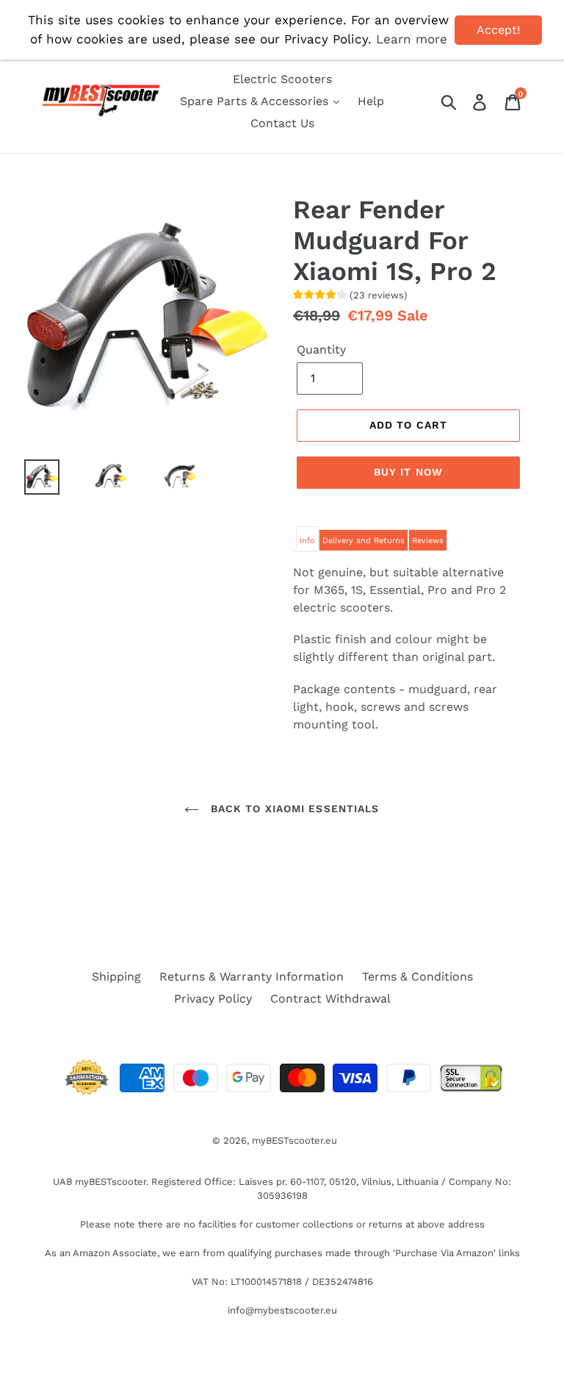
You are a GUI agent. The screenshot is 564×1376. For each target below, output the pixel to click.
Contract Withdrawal (330, 999)
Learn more (411, 39)
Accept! (498, 30)
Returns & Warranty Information (251, 976)
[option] (99, 477)
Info (307, 540)
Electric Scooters (282, 79)
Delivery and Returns (363, 540)
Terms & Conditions (417, 976)
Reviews (428, 540)
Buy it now (408, 472)
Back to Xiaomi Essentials (292, 808)
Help (371, 101)
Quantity (321, 349)
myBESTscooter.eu (294, 1140)
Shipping (116, 976)
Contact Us (282, 123)
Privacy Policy (213, 999)
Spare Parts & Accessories (256, 101)
